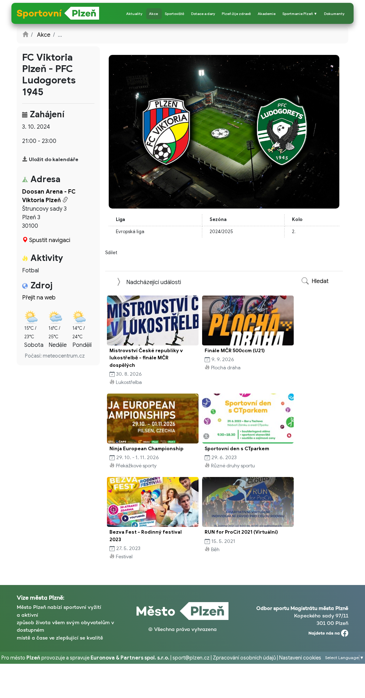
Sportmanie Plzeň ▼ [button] (299, 13)
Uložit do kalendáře (53, 159)
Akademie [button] (267, 13)
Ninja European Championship (146, 449)
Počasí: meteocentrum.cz (55, 356)
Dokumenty (334, 13)
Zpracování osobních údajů (244, 658)
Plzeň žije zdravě (236, 13)
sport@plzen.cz (191, 658)
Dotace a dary (203, 13)
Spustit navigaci (49, 240)
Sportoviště (174, 13)
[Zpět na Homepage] (25, 35)
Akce (153, 13)
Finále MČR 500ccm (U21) (235, 351)
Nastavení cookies (300, 658)
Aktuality (134, 13)
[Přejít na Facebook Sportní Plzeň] (328, 631)
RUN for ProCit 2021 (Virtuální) (241, 532)
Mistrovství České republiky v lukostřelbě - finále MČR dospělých (146, 358)
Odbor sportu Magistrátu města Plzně (302, 608)
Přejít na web (39, 297)
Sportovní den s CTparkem (237, 449)
